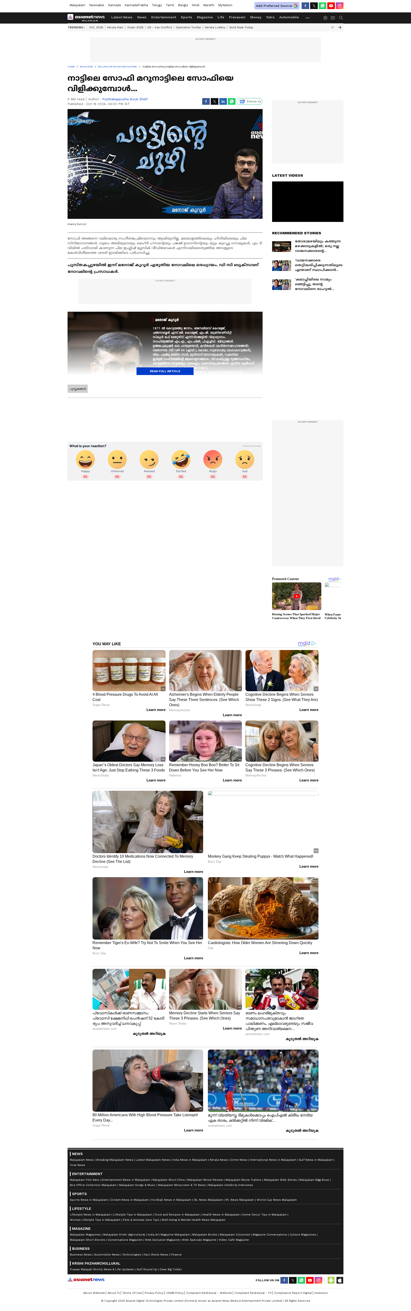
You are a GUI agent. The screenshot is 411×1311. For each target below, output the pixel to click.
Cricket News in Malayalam (129, 1199)
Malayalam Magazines (85, 1234)
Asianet (86, 1279)
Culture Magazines (303, 1234)
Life (221, 17)
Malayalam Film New (84, 1179)
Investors (321, 1293)
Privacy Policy (154, 1293)
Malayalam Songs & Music (137, 1185)
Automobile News (107, 1254)
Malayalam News (82, 1159)
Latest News (121, 17)
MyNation (225, 5)
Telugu (157, 5)
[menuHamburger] (333, 18)
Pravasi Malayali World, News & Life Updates (102, 1269)
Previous (332, 27)
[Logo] (88, 17)
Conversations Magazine (125, 1239)
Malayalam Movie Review (205, 1179)
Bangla (183, 5)
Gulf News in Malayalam (316, 1159)
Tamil (170, 5)
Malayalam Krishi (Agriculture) (124, 1234)
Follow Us (254, 101)
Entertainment (163, 17)
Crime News (238, 1159)
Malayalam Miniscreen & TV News (182, 1185)
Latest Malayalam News (153, 1159)
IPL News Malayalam (239, 1199)
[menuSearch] (341, 18)
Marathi (208, 5)
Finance (176, 1254)
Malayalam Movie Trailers (243, 1179)
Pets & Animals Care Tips (141, 1219)
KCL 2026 (96, 27)
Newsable (96, 5)
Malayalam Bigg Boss (314, 1179)
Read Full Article (165, 371)
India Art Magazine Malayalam (169, 1234)
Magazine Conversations (270, 1234)
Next (339, 27)
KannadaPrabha (136, 5)
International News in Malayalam (273, 1159)
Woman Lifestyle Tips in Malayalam (95, 1219)
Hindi (195, 5)
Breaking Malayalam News (114, 1159)
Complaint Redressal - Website (209, 1293)
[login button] (326, 18)
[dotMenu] (308, 17)
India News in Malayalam (189, 1159)
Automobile (289, 17)
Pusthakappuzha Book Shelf (125, 99)
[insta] (339, 5)
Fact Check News (156, 1254)
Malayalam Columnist (235, 1234)
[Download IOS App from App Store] (339, 1280)
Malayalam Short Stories (87, 1239)
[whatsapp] (322, 5)
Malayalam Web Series (280, 1179)
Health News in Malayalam (221, 1214)
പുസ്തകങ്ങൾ (77, 388)
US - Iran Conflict (159, 27)
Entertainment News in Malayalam (126, 1179)
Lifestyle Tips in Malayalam (132, 1214)
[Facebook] (305, 5)
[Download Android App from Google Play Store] (331, 1280)
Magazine (205, 17)
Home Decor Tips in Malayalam (264, 1214)
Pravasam (237, 17)
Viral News (77, 1165)
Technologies (131, 1254)
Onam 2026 (135, 27)
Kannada (114, 5)
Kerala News (219, 1159)
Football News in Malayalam (171, 1199)
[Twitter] (314, 5)
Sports (186, 17)
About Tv (114, 1293)
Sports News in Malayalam (89, 1199)
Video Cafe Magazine (234, 1239)
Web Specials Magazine (199, 1239)
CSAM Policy (175, 1293)
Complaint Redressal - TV (253, 1293)
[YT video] (331, 5)
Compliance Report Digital (293, 1293)
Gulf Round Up (147, 1269)
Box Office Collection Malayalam (93, 1185)
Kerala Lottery (215, 27)
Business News (81, 1254)
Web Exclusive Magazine (162, 1239)
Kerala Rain (115, 27)
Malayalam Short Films (168, 1179)
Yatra (270, 17)
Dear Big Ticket (170, 1269)
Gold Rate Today (241, 27)
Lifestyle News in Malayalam (90, 1214)
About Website (94, 1293)
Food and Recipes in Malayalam (177, 1214)
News (142, 17)
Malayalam (77, 5)
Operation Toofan (188, 27)
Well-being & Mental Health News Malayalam (193, 1219)
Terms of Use (132, 1293)
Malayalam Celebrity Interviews (230, 1185)
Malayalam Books (204, 1234)
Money (255, 17)
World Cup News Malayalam (277, 1199)
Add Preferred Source (274, 6)
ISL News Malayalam (208, 1199)
